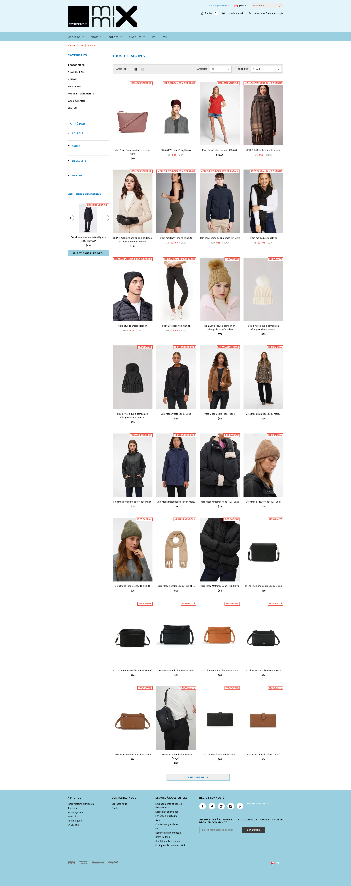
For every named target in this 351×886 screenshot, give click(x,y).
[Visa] (71, 862)
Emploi (115, 808)
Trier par (243, 69)
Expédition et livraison (167, 812)
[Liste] (142, 69)
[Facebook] (202, 806)
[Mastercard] (98, 862)
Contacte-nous (119, 804)
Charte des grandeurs (166, 824)
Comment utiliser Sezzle (168, 833)
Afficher (121, 69)
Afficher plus (198, 777)
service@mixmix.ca (219, 5)
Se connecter (256, 13)
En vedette (73, 825)
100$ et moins (88, 45)
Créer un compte (274, 13)
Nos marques (75, 821)
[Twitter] (212, 806)
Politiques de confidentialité (170, 845)
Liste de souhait (235, 13)
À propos (72, 808)
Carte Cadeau (162, 837)
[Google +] (221, 806)
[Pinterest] (240, 806)
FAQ (157, 828)
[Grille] (136, 69)
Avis (157, 820)
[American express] (83, 862)
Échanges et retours (166, 816)
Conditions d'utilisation (167, 841)
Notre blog (73, 816)
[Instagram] (230, 806)
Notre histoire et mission (81, 804)
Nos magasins (75, 812)
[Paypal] (113, 862)
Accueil (72, 45)
